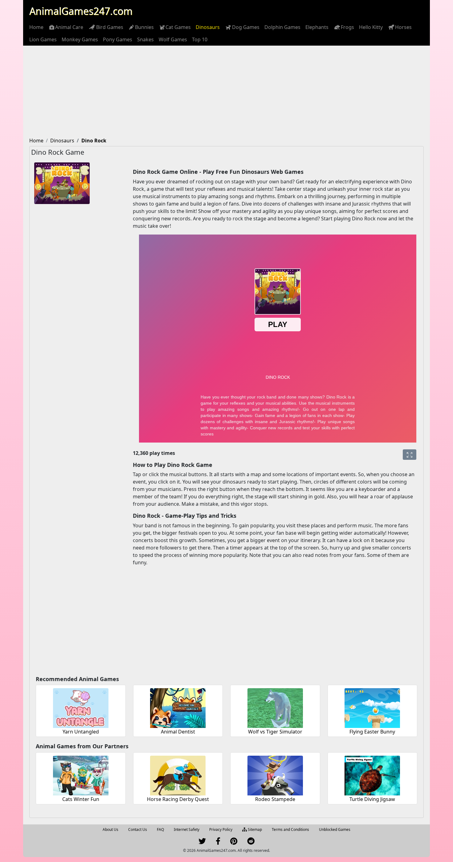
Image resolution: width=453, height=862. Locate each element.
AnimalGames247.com (81, 11)
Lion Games (43, 39)
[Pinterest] (233, 842)
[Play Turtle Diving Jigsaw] (372, 774)
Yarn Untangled (81, 731)
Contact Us (137, 829)
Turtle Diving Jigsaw (372, 799)
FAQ (160, 829)
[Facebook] (218, 842)
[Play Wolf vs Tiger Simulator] (275, 707)
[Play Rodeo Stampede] (275, 774)
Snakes (145, 39)
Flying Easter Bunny (372, 731)
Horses (403, 27)
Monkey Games (80, 39)
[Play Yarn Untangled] (80, 707)
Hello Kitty (371, 27)
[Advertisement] (226, 92)
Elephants (317, 27)
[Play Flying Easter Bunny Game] (372, 707)
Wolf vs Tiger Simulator (275, 731)
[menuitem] (36, 27)
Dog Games (245, 27)
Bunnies (144, 27)
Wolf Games (173, 39)
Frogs (347, 27)
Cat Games (178, 27)
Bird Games (109, 27)
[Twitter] (202, 842)
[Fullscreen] (409, 454)
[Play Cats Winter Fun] (80, 774)
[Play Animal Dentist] (178, 707)
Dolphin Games (282, 27)
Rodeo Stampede (275, 799)
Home (36, 27)
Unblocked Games (334, 829)
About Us (110, 829)
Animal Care (69, 27)
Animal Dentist (178, 731)
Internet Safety (186, 829)
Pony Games (117, 39)
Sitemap (254, 829)
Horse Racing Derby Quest (178, 799)
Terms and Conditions (290, 829)
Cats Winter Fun (80, 799)
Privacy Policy (220, 829)
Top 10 (199, 39)
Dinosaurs (208, 27)
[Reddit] (251, 842)
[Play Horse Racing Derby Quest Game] (178, 774)
